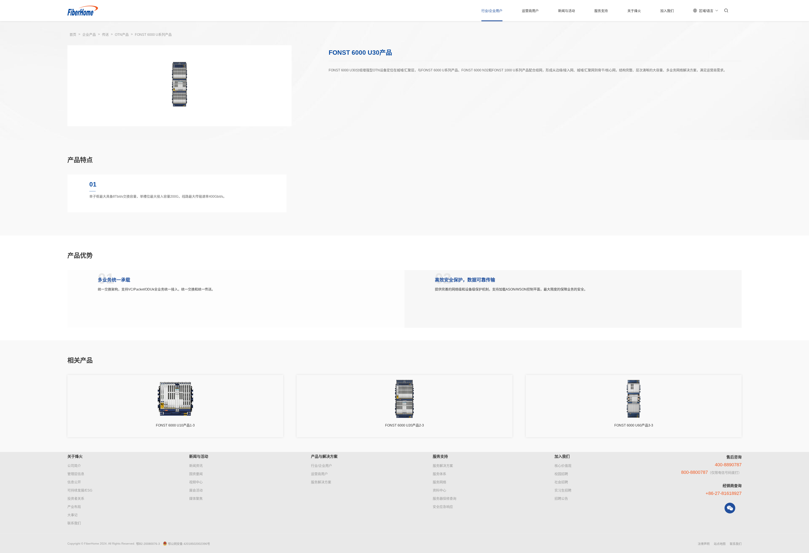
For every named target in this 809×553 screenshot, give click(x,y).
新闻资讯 (196, 466)
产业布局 (74, 507)
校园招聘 (561, 474)
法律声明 (704, 543)
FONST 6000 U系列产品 (153, 34)
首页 (73, 34)
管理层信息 (75, 474)
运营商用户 (319, 474)
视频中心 (196, 482)
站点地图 (720, 543)
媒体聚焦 (196, 498)
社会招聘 (561, 482)
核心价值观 (563, 466)
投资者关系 (75, 498)
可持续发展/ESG (79, 490)
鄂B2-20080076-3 (148, 543)
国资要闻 (196, 474)
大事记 (72, 515)
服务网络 (439, 482)
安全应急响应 (443, 507)
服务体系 (439, 474)
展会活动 (196, 490)
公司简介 (74, 466)
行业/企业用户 (321, 466)
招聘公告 (561, 498)
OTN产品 (122, 34)
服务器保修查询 (444, 498)
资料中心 (439, 490)
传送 (105, 34)
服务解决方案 (321, 482)
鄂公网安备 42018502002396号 (189, 543)
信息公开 (74, 482)
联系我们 (74, 523)
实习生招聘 (563, 490)
